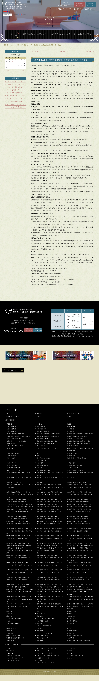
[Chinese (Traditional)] (6, 11)
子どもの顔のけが (42, 638)
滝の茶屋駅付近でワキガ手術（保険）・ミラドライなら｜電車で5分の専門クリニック (19, 511)
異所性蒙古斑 (41, 614)
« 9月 (7, 71)
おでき (69, 628)
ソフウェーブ (71, 651)
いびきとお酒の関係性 (13, 468)
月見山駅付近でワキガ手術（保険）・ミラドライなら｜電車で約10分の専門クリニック (50, 579)
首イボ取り (70, 623)
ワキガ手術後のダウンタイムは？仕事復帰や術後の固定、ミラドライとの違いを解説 (80, 598)
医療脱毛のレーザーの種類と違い (16, 441)
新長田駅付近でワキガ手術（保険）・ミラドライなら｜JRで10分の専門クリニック (49, 556)
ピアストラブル (72, 618)
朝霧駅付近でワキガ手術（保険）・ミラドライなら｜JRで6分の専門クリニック (80, 510)
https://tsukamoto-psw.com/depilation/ (46, 274)
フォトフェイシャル (12, 660)
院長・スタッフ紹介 (73, 414)
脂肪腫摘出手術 (72, 611)
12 (21, 61)
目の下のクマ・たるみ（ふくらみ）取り (44, 459)
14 (6, 63)
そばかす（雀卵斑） (73, 446)
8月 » (24, 71)
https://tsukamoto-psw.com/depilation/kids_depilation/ (52, 285)
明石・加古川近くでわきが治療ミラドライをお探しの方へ (80, 449)
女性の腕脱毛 (41, 426)
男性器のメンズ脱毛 (43, 431)
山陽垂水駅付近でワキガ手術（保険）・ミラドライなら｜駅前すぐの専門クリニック (50, 564)
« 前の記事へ (35, 51)
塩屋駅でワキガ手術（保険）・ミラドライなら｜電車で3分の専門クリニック (80, 586)
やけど (8, 621)
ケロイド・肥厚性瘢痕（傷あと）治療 (18, 472)
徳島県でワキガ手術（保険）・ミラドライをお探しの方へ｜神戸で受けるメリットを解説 (19, 550)
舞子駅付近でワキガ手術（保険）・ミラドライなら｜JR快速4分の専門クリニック (49, 544)
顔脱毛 (69, 424)
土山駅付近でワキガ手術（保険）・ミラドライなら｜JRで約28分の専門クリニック (19, 517)
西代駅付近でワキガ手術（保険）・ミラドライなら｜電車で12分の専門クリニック (19, 500)
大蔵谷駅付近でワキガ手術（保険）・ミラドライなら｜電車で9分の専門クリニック (49, 505)
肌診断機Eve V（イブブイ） (15, 482)
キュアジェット (11, 653)
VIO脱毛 (39, 424)
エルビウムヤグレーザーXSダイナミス (48, 655)
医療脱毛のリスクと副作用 (75, 438)
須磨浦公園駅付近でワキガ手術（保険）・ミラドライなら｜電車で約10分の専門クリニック (50, 487)
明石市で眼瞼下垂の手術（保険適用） (78, 640)
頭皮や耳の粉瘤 (72, 631)
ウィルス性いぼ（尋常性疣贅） (46, 618)
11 (18, 61)
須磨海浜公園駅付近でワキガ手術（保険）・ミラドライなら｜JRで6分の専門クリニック (19, 494)
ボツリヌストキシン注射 (44, 653)
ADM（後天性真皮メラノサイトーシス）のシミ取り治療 (19, 486)
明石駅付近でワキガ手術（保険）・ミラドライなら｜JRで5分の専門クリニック (80, 522)
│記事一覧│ (62, 51)
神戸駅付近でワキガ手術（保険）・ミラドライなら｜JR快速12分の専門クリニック (19, 556)
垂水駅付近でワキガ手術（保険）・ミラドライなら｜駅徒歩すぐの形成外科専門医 (80, 493)
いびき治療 (40, 463)
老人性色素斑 (41, 446)
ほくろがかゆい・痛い (44, 470)
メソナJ (69, 653)
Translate (24, 14)
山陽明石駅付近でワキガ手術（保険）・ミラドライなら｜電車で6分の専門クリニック (19, 565)
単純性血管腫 (71, 616)
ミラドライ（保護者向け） (14, 618)
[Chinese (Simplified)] (4, 11)
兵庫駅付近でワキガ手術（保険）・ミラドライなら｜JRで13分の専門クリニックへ (49, 522)
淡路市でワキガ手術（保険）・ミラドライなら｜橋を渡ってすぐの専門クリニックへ (50, 510)
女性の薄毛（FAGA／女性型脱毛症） (44, 624)
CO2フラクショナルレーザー (15, 658)
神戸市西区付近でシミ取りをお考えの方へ (50, 477)
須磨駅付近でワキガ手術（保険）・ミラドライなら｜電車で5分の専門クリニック (80, 486)
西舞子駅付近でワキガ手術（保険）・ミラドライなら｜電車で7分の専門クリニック (49, 500)
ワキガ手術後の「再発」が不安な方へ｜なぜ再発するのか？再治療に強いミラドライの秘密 (50, 599)
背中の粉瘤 (40, 631)
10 (15, 61)
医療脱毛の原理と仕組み (14, 438)
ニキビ (39, 453)
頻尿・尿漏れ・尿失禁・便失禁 (76, 458)
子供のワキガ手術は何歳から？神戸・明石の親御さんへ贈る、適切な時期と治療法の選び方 (50, 591)
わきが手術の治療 (42, 621)
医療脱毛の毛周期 (42, 438)
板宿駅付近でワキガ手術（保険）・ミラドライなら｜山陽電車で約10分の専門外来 (19, 544)
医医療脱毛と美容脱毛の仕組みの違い (78, 441)
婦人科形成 (70, 638)
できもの (39, 628)
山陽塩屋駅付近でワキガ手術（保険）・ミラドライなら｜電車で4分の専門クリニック (19, 572)
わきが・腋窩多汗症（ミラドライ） (48, 448)
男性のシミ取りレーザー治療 (46, 443)
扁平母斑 (9, 616)
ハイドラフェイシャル (13, 655)
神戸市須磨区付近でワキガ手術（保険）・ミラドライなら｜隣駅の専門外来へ (19, 537)
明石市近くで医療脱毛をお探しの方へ (48, 434)
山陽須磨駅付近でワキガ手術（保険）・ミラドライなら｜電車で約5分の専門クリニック (80, 565)
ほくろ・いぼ (10, 458)
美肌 (38, 455)
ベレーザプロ (71, 648)
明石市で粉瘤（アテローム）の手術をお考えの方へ (50, 474)
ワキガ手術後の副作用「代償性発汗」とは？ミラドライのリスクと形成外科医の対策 (19, 599)
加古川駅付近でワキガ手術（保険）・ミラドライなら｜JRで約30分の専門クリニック (50, 586)
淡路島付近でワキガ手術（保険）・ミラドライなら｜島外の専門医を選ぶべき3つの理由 (49, 550)
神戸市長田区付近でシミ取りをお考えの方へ (19, 479)
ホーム (8, 414)
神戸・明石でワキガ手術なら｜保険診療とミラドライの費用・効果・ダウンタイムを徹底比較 (80, 591)
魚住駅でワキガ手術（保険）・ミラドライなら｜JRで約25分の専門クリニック (80, 578)
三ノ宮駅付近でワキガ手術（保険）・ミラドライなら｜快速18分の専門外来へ (49, 571)
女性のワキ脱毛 (11, 426)
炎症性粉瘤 (70, 477)
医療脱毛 (9, 424)
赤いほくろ (40, 468)
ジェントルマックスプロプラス (46, 648)
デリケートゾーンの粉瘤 (44, 633)
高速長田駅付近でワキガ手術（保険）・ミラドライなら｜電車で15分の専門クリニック (80, 572)
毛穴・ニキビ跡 (72, 453)
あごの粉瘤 (70, 633)
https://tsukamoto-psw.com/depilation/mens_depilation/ (52, 279)
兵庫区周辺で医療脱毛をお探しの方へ (18, 436)
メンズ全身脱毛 (11, 431)
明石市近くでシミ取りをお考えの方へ (78, 443)
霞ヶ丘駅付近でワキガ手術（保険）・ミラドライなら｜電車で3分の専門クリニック (19, 586)
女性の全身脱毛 (41, 429)
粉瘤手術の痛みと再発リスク (15, 638)
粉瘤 (38, 611)
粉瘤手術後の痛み (42, 635)
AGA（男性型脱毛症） (13, 623)
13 (25, 61)
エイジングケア (11, 463)
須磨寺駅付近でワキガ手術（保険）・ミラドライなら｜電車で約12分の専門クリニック (50, 494)
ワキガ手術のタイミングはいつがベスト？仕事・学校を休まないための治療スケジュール (19, 606)
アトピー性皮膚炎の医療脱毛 (15, 434)
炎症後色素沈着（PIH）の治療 (76, 482)
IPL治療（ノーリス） (43, 658)
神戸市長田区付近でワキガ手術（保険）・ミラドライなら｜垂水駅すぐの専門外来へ (50, 530)
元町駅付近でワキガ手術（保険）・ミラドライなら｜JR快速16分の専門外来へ (19, 578)
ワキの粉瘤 (9, 633)
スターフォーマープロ (43, 651)
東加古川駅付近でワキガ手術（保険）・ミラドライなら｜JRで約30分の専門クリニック (50, 538)
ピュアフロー (71, 658)
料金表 (39, 416)
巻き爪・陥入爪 (72, 621)
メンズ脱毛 (70, 429)
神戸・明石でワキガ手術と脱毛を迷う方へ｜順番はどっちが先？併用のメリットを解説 (50, 606)
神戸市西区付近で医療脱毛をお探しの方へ (80, 434)
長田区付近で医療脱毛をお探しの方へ (78, 436)
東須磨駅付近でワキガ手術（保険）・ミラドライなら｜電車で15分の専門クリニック (50, 517)
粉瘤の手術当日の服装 (13, 635)
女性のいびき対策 (42, 465)
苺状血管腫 (40, 616)
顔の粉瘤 (9, 631)
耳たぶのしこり (11, 628)
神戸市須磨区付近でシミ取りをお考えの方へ (80, 474)
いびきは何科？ (72, 463)
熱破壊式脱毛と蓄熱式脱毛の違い (47, 441)
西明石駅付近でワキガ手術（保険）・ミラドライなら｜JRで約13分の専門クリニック (80, 500)
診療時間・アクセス (12, 416)
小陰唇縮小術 (10, 640)
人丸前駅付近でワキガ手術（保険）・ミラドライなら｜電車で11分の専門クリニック (80, 549)
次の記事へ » (89, 51)
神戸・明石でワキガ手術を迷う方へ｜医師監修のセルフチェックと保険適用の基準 (19, 590)
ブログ (69, 416)
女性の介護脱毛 (11, 429)
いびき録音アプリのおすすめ (76, 465)
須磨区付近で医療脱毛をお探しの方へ (48, 436)
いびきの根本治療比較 (13, 465)
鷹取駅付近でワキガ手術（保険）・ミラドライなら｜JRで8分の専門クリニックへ (80, 505)
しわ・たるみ (71, 455)
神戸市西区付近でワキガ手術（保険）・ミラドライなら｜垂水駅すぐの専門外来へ (80, 530)
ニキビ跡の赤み (11, 455)
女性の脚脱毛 (71, 426)
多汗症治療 (9, 448)
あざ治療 (9, 614)
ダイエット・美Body (12, 453)
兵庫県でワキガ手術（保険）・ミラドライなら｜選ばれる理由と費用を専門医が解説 (80, 544)
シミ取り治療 (10, 443)
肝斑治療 (39, 482)
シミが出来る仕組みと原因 (14, 446)
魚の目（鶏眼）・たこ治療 (75, 470)
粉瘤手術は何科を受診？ (74, 635)
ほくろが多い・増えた (13, 470)
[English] (8, 11)
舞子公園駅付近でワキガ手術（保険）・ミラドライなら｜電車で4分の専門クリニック (19, 523)
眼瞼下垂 (9, 611)
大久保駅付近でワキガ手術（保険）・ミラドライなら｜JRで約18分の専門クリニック (19, 505)
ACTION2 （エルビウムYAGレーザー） (46, 661)
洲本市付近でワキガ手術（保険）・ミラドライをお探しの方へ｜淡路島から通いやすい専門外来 (80, 557)
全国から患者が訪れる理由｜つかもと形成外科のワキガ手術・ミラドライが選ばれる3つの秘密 (80, 606)
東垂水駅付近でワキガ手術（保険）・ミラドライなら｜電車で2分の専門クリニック (80, 517)
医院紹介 (39, 414)
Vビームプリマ (10, 651)
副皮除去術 (40, 640)
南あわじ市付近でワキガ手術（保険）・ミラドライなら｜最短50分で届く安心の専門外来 (80, 538)
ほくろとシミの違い (73, 468)
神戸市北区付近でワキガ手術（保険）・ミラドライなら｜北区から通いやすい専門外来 (19, 531)
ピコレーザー (10, 648)
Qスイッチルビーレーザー (75, 655)
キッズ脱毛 (70, 431)
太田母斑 (70, 614)
